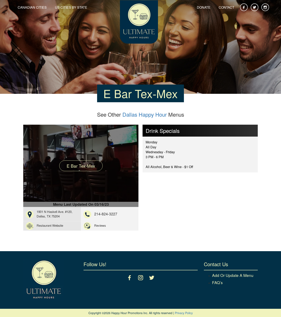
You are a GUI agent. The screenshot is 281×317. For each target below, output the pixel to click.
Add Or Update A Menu (232, 275)
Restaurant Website (50, 225)
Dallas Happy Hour (144, 114)
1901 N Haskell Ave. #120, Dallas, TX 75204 (54, 213)
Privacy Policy (184, 313)
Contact (226, 7)
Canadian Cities (32, 7)
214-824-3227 (105, 213)
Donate (203, 7)
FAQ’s (217, 282)
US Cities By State (71, 7)
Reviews (100, 225)
